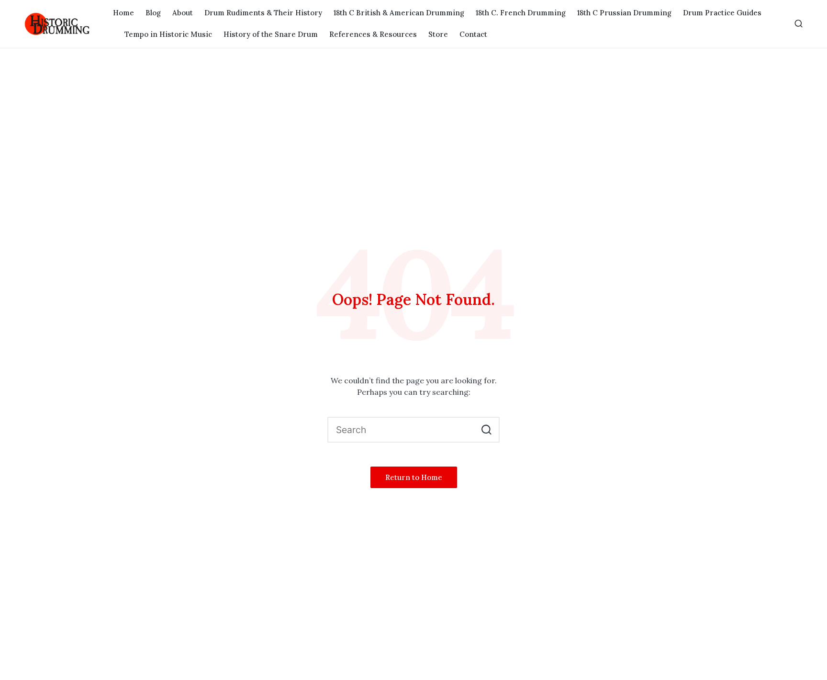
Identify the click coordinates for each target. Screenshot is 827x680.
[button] (486, 430)
